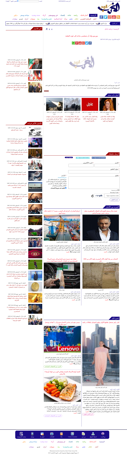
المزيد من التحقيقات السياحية (53, 366)
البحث (40, 1)
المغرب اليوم (14, 1)
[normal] (49, 29)
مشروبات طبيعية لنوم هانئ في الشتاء (16, 174)
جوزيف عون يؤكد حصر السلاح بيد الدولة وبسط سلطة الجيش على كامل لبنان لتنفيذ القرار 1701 (16, 64)
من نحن (84, 437)
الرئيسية (116, 29)
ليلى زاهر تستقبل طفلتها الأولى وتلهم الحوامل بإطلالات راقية (100, 322)
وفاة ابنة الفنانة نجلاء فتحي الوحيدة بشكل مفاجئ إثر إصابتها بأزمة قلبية (107, 119)
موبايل (32, 437)
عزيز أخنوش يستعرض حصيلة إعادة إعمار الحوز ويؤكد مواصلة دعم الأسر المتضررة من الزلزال (17, 276)
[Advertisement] (51, 8)
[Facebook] (99, 158)
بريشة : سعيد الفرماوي (17, 130)
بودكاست (103, 437)
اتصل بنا (42, 437)
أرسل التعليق (114, 199)
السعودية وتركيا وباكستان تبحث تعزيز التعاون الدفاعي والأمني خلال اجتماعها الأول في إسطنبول (17, 87)
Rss (62, 437)
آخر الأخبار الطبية (88, 414)
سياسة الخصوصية (21, 437)
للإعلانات (52, 437)
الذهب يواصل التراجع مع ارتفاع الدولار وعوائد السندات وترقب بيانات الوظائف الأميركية (17, 298)
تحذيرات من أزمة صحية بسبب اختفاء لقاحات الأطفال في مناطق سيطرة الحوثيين (80, 23)
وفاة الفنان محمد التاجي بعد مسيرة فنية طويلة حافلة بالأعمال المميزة (89, 119)
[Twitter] (83, 158)
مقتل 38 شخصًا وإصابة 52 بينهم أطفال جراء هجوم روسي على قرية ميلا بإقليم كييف (72, 119)
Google (7, 1)
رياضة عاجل (108, 29)
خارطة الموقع (93, 437)
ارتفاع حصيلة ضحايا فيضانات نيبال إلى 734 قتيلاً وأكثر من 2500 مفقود (32, 23)
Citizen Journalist (72, 437)
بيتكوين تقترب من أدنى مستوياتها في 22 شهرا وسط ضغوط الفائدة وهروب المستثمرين (17, 309)
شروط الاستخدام (62, 177)
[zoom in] (47, 29)
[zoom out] (52, 29)
